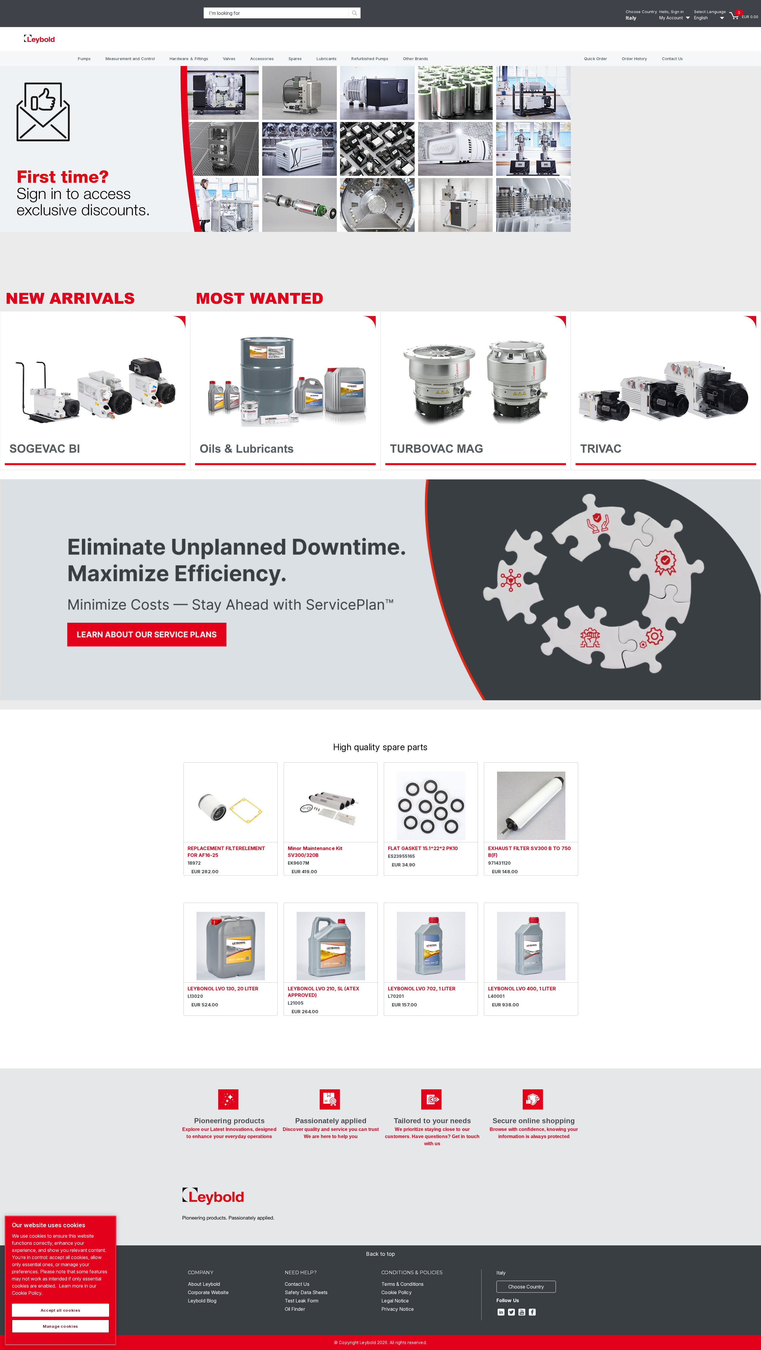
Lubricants (327, 58)
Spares (295, 58)
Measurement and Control (130, 58)
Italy (631, 18)
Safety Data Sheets (306, 1292)
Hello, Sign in (671, 11)
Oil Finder (295, 1309)
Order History (634, 58)
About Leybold (204, 1284)
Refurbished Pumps (369, 58)
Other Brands (415, 58)
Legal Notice (395, 1301)
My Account (671, 17)
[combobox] (276, 13)
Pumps (84, 58)
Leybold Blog (202, 1301)
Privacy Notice (397, 1309)
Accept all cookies (61, 1310)
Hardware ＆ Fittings (189, 58)
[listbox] (710, 18)
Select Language (710, 11)
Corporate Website (208, 1292)
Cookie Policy (396, 1292)
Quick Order (595, 58)
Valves (229, 58)
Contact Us (672, 58)
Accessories (262, 58)
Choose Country (641, 11)
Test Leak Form (301, 1301)
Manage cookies (60, 1326)
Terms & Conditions (402, 1284)
